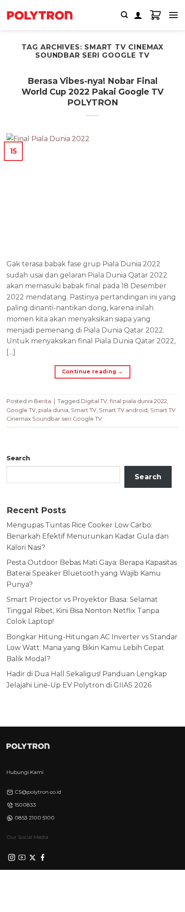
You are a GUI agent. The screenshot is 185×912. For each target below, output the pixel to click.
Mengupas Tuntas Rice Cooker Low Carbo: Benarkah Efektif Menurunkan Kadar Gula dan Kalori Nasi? (87, 536)
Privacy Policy (37, 885)
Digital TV (94, 401)
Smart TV (83, 410)
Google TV (21, 410)
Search (18, 458)
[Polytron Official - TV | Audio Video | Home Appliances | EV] (39, 15)
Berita (42, 401)
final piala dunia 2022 (138, 401)
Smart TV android (123, 410)
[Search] (124, 14)
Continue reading (92, 371)
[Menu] (173, 14)
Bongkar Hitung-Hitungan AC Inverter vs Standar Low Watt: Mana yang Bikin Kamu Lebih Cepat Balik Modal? (92, 648)
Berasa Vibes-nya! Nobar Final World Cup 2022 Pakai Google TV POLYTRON (92, 92)
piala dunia (53, 410)
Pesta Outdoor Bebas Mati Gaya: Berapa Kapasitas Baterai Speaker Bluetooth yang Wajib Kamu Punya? (91, 573)
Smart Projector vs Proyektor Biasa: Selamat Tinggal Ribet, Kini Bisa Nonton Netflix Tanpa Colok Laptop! (82, 610)
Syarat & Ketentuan (90, 885)
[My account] (138, 15)
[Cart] (155, 15)
